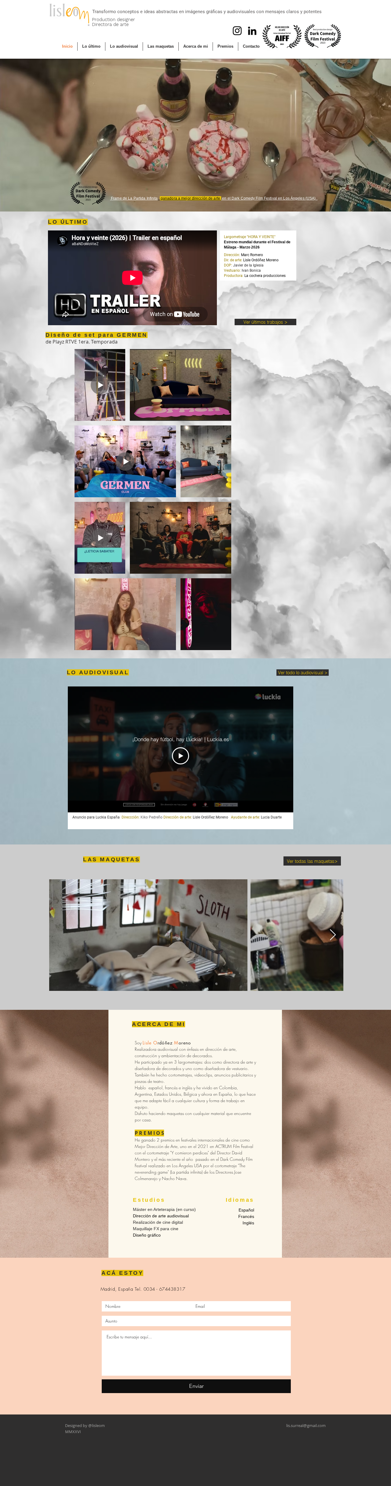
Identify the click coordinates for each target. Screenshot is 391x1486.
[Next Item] (332, 935)
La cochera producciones (265, 276)
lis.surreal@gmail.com (306, 1425)
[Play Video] (180, 755)
